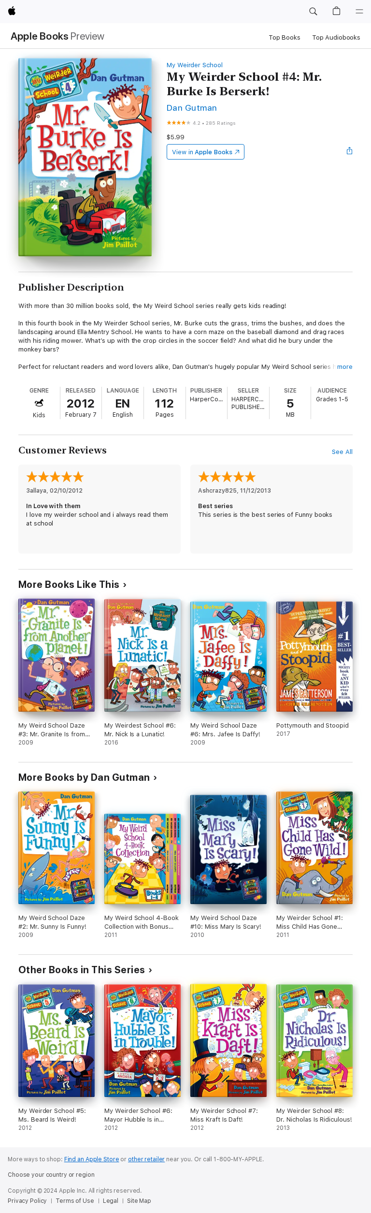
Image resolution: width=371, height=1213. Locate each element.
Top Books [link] (284, 37)
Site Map (139, 1201)
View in (202, 152)
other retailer (146, 1159)
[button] (313, 11)
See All (342, 451)
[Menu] (359, 11)
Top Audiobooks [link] (336, 37)
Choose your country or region (51, 1174)
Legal (110, 1201)
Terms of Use (75, 1201)
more (345, 366)
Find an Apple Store (91, 1159)
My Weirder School (195, 65)
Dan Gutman (192, 107)
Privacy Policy (27, 1201)
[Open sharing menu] (350, 152)
